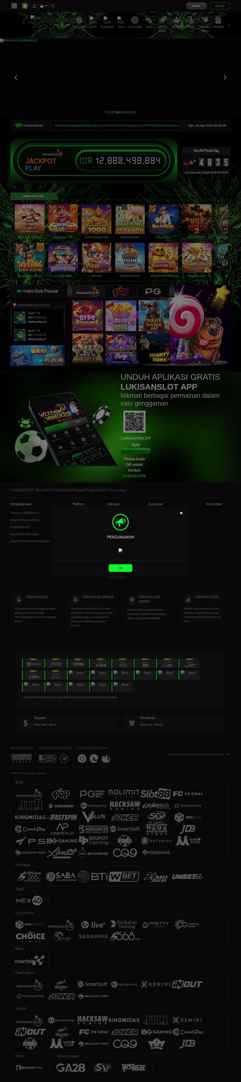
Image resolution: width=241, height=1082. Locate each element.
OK (120, 568)
